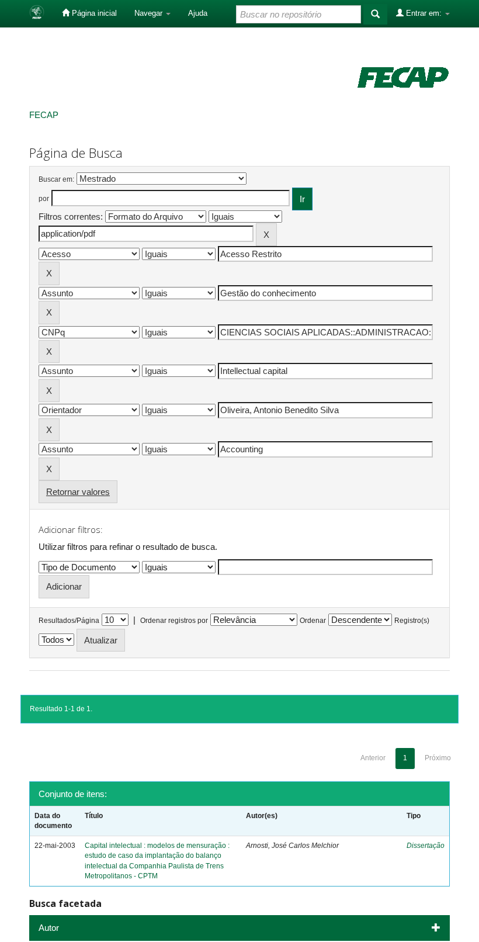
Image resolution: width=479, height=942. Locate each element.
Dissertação (426, 845)
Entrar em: (424, 13)
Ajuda (197, 13)
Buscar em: (56, 179)
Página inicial (93, 13)
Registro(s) (411, 621)
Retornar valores (78, 492)
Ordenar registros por (174, 621)
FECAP (43, 115)
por (44, 199)
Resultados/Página (69, 621)
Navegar (149, 13)
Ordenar (313, 621)
